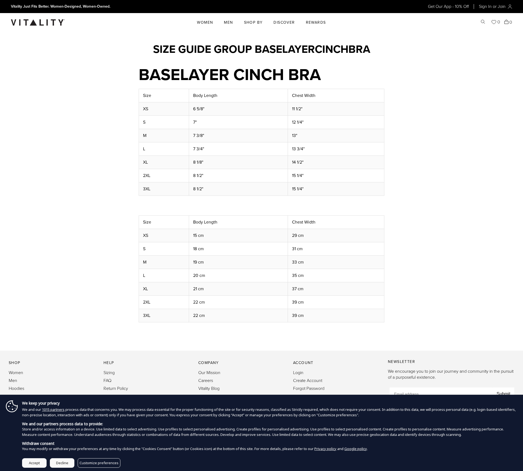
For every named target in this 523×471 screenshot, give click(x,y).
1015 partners (53, 409)
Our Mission (209, 373)
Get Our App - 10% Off (448, 6)
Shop (14, 362)
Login (298, 373)
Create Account (307, 381)
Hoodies (16, 389)
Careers (205, 381)
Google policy (355, 448)
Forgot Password (308, 389)
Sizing (109, 373)
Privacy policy (325, 448)
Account (303, 362)
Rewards (316, 22)
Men (228, 22)
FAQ (107, 381)
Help (109, 362)
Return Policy (116, 389)
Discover (284, 22)
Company (208, 362)
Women (205, 22)
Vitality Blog (209, 389)
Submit (503, 394)
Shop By (253, 22)
